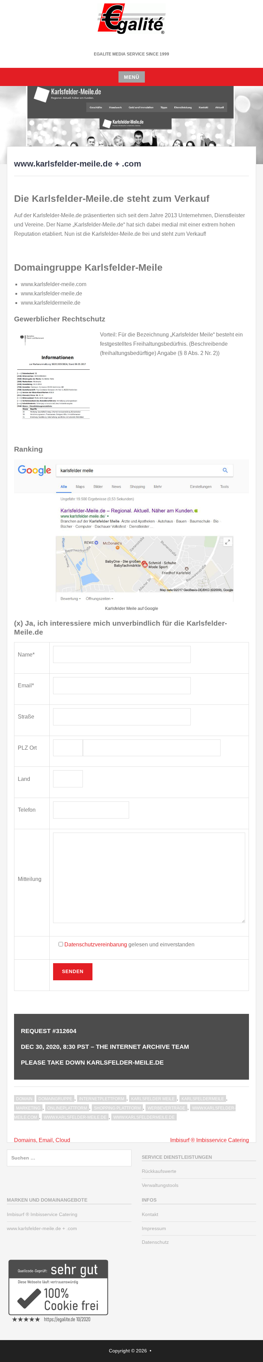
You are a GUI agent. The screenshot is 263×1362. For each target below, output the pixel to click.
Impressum (154, 1228)
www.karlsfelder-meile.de (75, 1117)
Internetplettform (101, 1098)
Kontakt (150, 1214)
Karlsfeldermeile (202, 1098)
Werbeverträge (166, 1108)
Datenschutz (155, 1242)
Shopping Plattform (117, 1108)
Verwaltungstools (160, 1185)
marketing (28, 1108)
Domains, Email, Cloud (42, 1140)
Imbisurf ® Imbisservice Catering (209, 1140)
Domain (24, 1098)
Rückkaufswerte (159, 1171)
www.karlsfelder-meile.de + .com (42, 1228)
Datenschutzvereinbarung (95, 944)
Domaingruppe (55, 1098)
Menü (131, 77)
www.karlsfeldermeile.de (144, 1117)
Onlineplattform (67, 1108)
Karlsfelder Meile (153, 1098)
